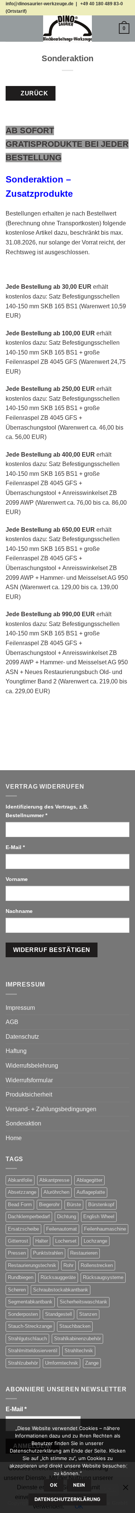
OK (53, 1485)
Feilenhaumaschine (105, 1229)
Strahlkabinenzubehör (77, 1338)
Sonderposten (23, 1314)
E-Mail (15, 847)
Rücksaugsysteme (103, 1277)
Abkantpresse (54, 1180)
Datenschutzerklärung (67, 1499)
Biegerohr (49, 1204)
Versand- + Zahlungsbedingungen (51, 1109)
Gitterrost (18, 1241)
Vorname (17, 879)
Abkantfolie (20, 1180)
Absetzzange (22, 1192)
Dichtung (66, 1216)
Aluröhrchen (56, 1192)
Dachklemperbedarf (29, 1216)
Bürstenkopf (101, 1204)
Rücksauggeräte (58, 1277)
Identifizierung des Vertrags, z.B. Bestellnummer (47, 811)
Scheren (17, 1290)
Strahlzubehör (23, 1363)
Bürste (74, 1204)
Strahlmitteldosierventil (32, 1350)
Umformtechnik (61, 1363)
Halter (41, 1241)
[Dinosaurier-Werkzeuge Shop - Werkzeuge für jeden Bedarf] (67, 28)
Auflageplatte (90, 1192)
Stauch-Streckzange (30, 1326)
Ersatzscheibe (23, 1229)
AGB (12, 1022)
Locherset (65, 1241)
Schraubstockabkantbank (60, 1290)
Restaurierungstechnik (32, 1265)
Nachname (20, 911)
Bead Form (20, 1204)
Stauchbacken (74, 1326)
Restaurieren (84, 1253)
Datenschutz (22, 1036)
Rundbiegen (20, 1277)
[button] (10, 28)
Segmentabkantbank (30, 1302)
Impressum (20, 1008)
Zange (92, 1363)
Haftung (16, 1051)
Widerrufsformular (29, 1080)
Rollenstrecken (97, 1265)
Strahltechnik (78, 1350)
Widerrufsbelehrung (32, 1065)
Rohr (68, 1265)
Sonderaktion (23, 1123)
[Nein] (124, 1468)
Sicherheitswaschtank (83, 1302)
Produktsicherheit (29, 1094)
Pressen (17, 1253)
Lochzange (95, 1241)
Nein (79, 1485)
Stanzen (88, 1314)
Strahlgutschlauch (27, 1338)
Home (14, 1138)
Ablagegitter (89, 1180)
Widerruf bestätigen (51, 950)
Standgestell (58, 1314)
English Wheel (98, 1216)
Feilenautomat (61, 1229)
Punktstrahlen (48, 1253)
